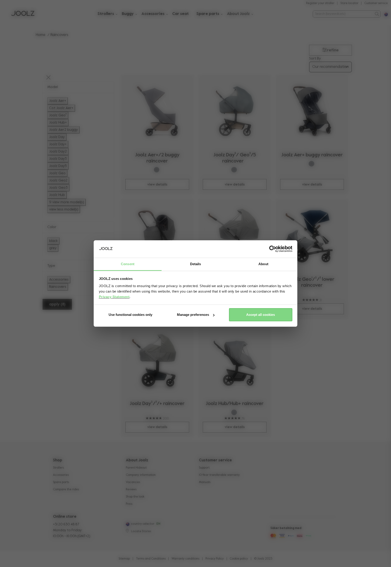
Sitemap (124, 558)
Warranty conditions (185, 558)
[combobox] (343, 13)
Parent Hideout (136, 467)
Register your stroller (320, 3)
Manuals (204, 482)
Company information (141, 475)
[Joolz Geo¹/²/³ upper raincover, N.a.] (234, 235)
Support (204, 467)
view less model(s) (63, 209)
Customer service (376, 3)
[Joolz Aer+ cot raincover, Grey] (157, 235)
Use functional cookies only (130, 315)
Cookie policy (239, 558)
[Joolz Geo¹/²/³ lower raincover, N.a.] (312, 235)
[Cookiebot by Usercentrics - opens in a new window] (272, 249)
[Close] (48, 78)
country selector (142, 523)
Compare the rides (66, 489)
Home (40, 35)
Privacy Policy (214, 558)
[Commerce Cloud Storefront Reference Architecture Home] (22, 13)
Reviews (131, 489)
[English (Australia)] (127, 524)
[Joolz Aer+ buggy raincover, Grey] (312, 111)
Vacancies (133, 482)
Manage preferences (193, 315)
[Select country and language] (384, 14)
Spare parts (61, 482)
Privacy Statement (114, 297)
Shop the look (135, 496)
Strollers (58, 467)
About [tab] (263, 264)
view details (157, 184)
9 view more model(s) (66, 202)
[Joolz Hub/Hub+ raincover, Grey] (234, 359)
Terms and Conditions (151, 558)
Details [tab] (195, 264)
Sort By (315, 58)
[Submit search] (376, 14)
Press (129, 504)
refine (333, 50)
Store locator (349, 3)
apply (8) (57, 304)
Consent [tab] (127, 264)
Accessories (61, 475)
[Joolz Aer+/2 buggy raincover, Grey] (157, 111)
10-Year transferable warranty (219, 475)
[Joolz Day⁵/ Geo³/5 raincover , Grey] (234, 111)
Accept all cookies (260, 315)
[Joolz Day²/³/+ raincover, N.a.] (157, 359)
